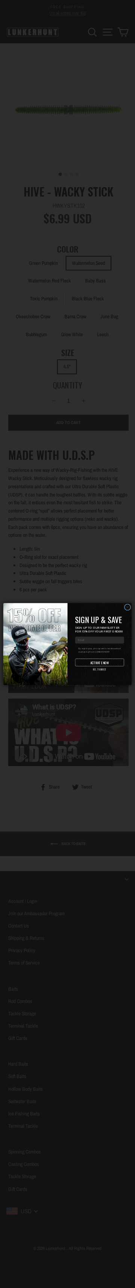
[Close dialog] (127, 607)
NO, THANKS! (99, 670)
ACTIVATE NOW (99, 662)
